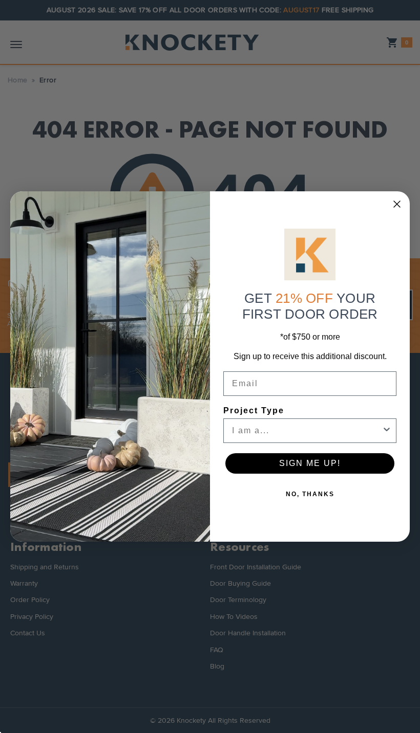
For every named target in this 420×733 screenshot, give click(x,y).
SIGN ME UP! (310, 463)
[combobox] (307, 430)
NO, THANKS (310, 494)
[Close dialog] (397, 204)
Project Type (253, 410)
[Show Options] (387, 430)
